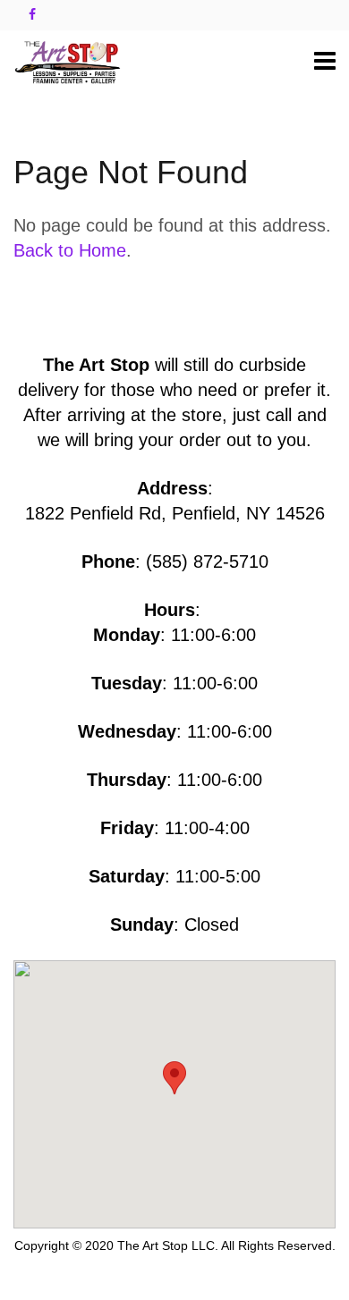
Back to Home (69, 250)
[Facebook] (32, 14)
